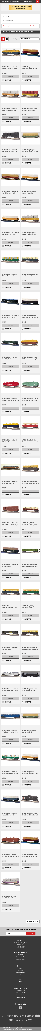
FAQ (20, 979)
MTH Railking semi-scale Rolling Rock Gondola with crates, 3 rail (10, 773)
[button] (20, 26)
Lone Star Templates (26, 1029)
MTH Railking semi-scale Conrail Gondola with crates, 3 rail (9, 815)
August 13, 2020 (20, 997)
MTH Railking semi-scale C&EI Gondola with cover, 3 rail (10, 441)
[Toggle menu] (2, 2)
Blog (20, 981)
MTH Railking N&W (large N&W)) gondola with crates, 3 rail (30, 649)
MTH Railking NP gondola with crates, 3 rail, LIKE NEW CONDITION (30, 151)
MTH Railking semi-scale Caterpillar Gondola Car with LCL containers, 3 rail (30, 483)
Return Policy (20, 977)
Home (20, 968)
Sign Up (30, 1)
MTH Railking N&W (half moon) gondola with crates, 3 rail (30, 317)
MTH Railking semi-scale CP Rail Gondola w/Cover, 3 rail (30, 815)
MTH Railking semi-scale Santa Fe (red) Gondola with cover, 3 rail (10, 400)
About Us (20, 970)
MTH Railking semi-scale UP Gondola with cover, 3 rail (29, 358)
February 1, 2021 (20, 993)
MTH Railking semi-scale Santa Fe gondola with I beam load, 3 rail (29, 690)
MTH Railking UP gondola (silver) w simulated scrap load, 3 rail (10, 690)
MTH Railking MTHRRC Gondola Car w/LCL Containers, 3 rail (9, 897)
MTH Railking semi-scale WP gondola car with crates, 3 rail (10, 276)
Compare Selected (32, 921)
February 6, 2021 (20, 990)
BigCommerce (12, 1029)
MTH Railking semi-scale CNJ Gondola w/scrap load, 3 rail (10, 732)
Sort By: (15, 39)
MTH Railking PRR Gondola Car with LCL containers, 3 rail (10, 524)
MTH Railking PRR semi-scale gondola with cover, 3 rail (10, 856)
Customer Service (20, 972)
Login (25, 1)
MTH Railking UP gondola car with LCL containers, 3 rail (29, 234)
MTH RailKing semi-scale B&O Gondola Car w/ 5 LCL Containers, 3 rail (10, 151)
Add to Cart (10, 76)
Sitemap (23, 1028)
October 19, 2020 (20, 995)
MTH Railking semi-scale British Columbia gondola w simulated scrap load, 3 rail (30, 566)
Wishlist (20, 954)
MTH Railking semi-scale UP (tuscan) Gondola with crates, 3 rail (29, 856)
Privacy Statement (20, 975)
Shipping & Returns (20, 959)
